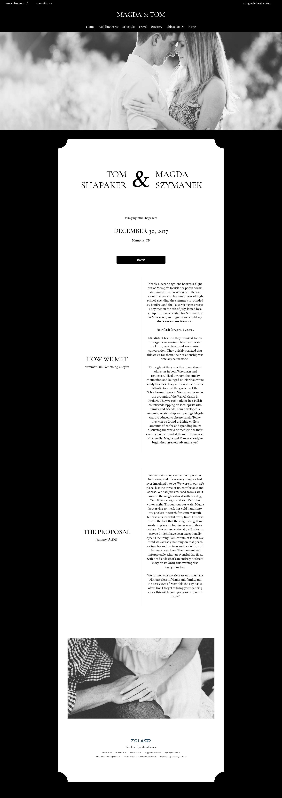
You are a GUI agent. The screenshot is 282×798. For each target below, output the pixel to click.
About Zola (107, 753)
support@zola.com (153, 753)
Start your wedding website (108, 757)
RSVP (192, 26)
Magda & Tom (141, 14)
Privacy (176, 757)
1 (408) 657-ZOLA (172, 753)
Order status (135, 753)
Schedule (128, 26)
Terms (183, 757)
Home (90, 26)
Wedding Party (108, 26)
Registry (156, 26)
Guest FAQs (121, 753)
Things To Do (175, 26)
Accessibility (165, 757)
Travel (143, 26)
